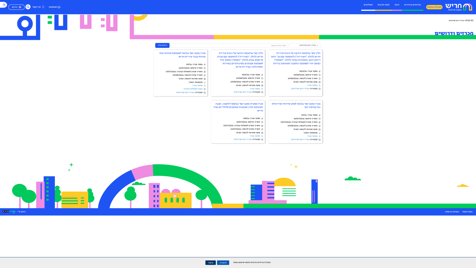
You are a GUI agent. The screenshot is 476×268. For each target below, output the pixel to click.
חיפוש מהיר (161, 45)
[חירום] (20, 7)
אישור (210, 263)
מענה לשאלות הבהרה (193, 89)
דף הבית (469, 20)
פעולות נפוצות (434, 7)
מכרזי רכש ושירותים (300, 89)
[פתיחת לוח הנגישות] (4, 4)
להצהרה (223, 263)
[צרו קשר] (43, 7)
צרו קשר (36, 7)
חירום (14, 7)
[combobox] (229, 45)
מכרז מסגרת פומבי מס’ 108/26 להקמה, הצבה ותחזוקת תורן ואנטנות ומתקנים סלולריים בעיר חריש (238, 107)
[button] (28, 6)
